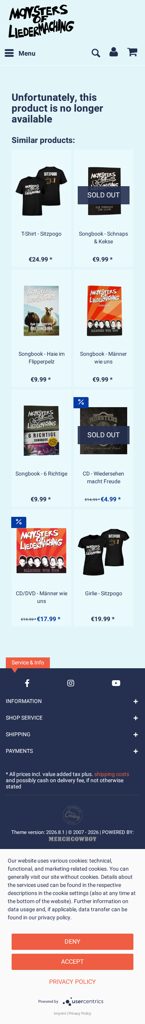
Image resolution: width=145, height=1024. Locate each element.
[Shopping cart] (132, 53)
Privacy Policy (72, 982)
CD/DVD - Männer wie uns (41, 597)
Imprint (60, 1013)
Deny (72, 941)
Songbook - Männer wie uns (103, 358)
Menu (27, 53)
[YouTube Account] (116, 683)
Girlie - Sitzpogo (103, 594)
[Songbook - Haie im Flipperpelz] (41, 310)
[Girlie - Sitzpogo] (104, 550)
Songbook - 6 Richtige (41, 474)
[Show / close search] (95, 53)
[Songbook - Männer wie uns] (104, 310)
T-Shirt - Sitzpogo (41, 234)
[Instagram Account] (70, 683)
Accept (72, 961)
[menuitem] (19, 53)
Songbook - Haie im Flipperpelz (42, 358)
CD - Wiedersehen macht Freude (103, 478)
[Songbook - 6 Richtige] (41, 430)
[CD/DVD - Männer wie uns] (41, 550)
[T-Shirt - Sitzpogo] (41, 190)
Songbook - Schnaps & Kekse (103, 238)
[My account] (114, 53)
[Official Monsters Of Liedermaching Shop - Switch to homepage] (41, 21)
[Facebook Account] (27, 683)
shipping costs (111, 774)
